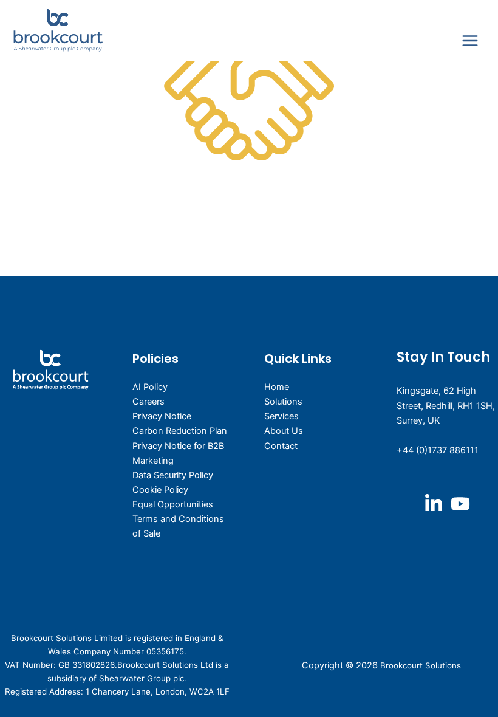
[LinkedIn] (433, 503)
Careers (148, 401)
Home (276, 387)
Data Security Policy (172, 475)
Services (281, 416)
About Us (283, 430)
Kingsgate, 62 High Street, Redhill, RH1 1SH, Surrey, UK (446, 405)
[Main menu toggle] (470, 41)
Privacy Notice (161, 416)
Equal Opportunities (172, 504)
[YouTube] (460, 503)
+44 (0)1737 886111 (438, 450)
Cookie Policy (160, 489)
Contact (281, 446)
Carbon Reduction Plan (179, 430)
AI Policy (150, 387)
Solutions (283, 401)
